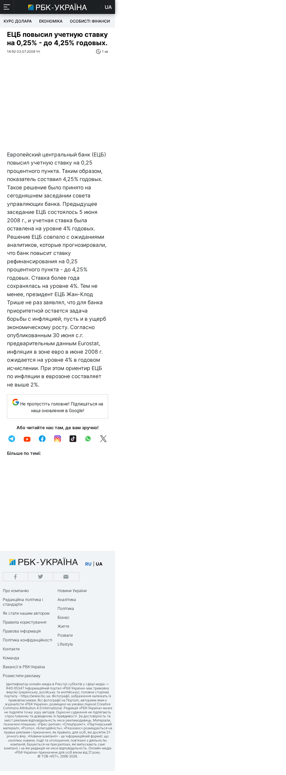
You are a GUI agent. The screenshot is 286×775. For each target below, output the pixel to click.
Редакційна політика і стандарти (23, 602)
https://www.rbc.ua (35, 696)
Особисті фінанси (90, 21)
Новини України (72, 590)
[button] (7, 7)
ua (99, 564)
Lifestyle (65, 644)
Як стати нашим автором (26, 613)
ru (88, 564)
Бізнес (64, 617)
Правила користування (24, 622)
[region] (57, 109)
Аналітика (67, 599)
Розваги (65, 635)
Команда (11, 657)
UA (108, 7)
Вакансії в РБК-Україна (24, 666)
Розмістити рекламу (21, 675)
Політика (66, 608)
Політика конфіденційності (27, 640)
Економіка (51, 21)
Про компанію (16, 590)
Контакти (11, 648)
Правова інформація (22, 631)
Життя (63, 626)
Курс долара (18, 21)
